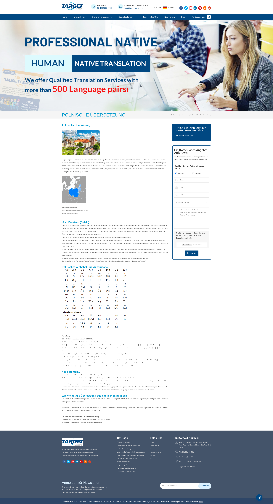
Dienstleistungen (126, 17)
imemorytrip (79, 492)
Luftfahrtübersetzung (124, 449)
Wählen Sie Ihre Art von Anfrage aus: (189, 167)
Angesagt (181, 173)
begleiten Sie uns (150, 17)
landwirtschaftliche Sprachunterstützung (130, 455)
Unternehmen (79, 17)
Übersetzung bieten (123, 442)
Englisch (190, 115)
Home (64, 17)
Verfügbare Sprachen (178, 115)
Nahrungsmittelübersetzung (126, 468)
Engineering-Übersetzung (125, 465)
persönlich (198, 173)
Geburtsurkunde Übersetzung (127, 458)
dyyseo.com (151, 502)
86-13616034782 (104, 8)
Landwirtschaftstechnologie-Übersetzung (131, 452)
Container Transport (90, 492)
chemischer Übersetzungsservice (128, 445)
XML (157, 502)
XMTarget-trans (189, 467)
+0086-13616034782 (194, 462)
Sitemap (152, 455)
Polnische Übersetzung (203, 115)
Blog (183, 17)
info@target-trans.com (133, 8)
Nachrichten (169, 17)
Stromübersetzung (123, 461)
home (152, 442)
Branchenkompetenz (100, 17)
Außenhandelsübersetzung (126, 471)
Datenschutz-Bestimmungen (170, 502)
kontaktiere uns (198, 17)
